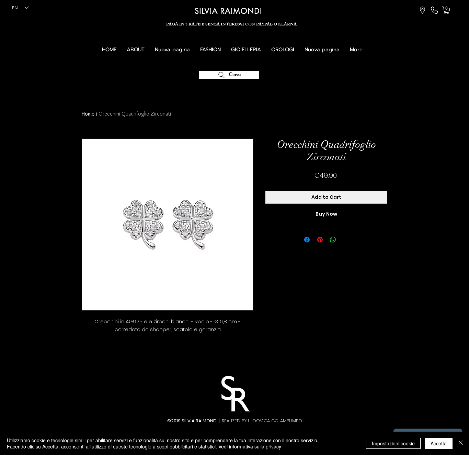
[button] (446, 10)
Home (88, 113)
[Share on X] (346, 240)
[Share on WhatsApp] (333, 240)
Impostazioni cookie (393, 443)
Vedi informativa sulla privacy (249, 446)
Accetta (439, 443)
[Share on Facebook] (307, 240)
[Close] (461, 443)
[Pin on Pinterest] (320, 240)
